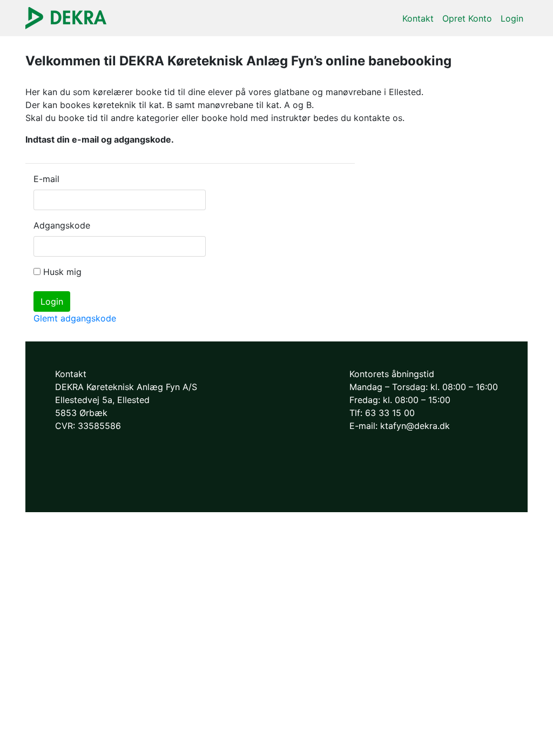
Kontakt (418, 18)
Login (512, 18)
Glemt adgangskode (74, 318)
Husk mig (62, 271)
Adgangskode (56, 225)
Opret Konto (467, 18)
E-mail (46, 178)
